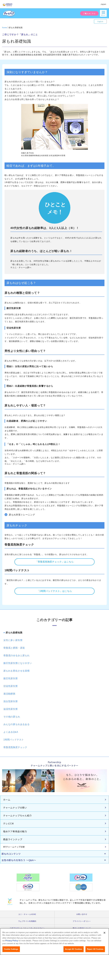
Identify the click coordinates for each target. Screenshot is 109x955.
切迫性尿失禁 (10, 686)
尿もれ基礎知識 (14, 632)
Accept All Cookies (73, 949)
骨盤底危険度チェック (15, 747)
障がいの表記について (82, 928)
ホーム (6, 799)
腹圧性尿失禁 (10, 678)
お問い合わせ (81, 914)
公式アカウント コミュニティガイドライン (27, 928)
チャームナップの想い (15, 807)
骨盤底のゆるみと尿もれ (16, 655)
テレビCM (8, 823)
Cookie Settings (11, 949)
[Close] (104, 933)
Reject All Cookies (95, 949)
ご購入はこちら (89, 13)
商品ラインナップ (12, 839)
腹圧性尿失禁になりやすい (17, 663)
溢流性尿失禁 (10, 709)
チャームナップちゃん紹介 (17, 815)
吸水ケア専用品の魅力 (15, 831)
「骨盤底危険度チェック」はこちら (54, 562)
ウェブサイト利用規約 (27, 921)
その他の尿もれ (11, 716)
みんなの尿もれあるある (16, 724)
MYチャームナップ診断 (14, 846)
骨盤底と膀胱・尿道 (14, 648)
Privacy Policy (11, 941)
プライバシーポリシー (82, 921)
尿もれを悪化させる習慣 (16, 671)
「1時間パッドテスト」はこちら (54, 591)
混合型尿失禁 (10, 701)
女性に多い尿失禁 (12, 640)
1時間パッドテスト (13, 739)
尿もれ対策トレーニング (22, 514)
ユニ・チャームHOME (27, 914)
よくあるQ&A (10, 732)
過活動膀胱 (9, 694)
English (100, 21)
